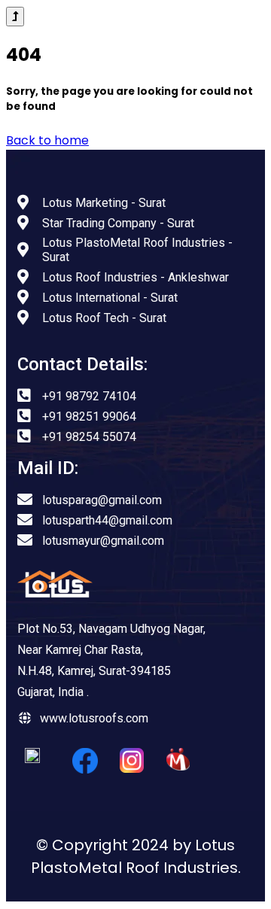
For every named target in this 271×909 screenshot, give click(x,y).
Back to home (47, 140)
